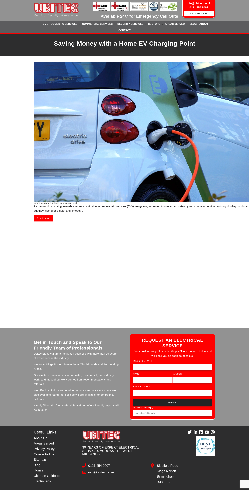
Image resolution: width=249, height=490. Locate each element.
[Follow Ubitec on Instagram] (212, 432)
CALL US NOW (199, 13)
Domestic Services (64, 24)
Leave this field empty (143, 408)
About (203, 24)
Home (44, 24)
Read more (43, 218)
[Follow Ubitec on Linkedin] (195, 432)
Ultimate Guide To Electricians (47, 478)
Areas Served (175, 24)
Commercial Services (97, 24)
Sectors (154, 24)
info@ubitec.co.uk (199, 3)
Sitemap (40, 459)
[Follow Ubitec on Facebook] (200, 432)
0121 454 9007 (198, 7)
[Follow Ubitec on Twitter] (189, 432)
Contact (124, 30)
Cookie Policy (44, 454)
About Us (40, 438)
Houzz (38, 470)
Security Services (130, 24)
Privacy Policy (44, 449)
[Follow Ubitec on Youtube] (207, 432)
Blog (193, 24)
